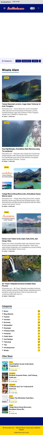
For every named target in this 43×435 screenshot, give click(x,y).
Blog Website (26, 61)
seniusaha (14, 391)
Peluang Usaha (9, 331)
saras (5, 116)
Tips (5, 345)
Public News (8, 336)
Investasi (7, 319)
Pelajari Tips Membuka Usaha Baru (21, 398)
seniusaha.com (15, 368)
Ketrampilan (8, 325)
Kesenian (7, 322)
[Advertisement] (21, 35)
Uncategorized (9, 348)
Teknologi (7, 342)
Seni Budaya (8, 339)
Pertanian (7, 333)
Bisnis (18, 61)
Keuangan (7, 328)
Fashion (35, 61)
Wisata (6, 77)
